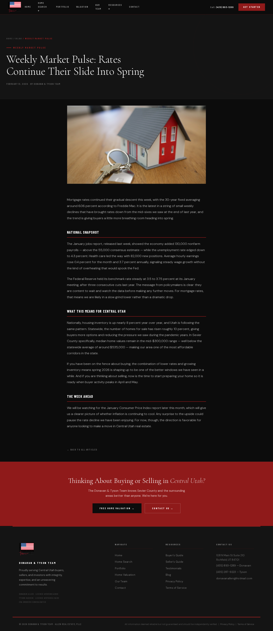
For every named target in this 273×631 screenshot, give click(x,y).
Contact (120, 588)
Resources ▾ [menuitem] (115, 7)
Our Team (121, 581)
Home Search (123, 561)
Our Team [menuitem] (98, 7)
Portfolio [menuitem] (62, 6)
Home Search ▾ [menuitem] (42, 7)
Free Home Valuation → (117, 508)
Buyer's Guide (174, 555)
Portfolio (120, 568)
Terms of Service (176, 588)
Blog (19, 38)
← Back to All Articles (82, 449)
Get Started (251, 7)
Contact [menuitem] (134, 6)
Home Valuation (125, 574)
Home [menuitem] (28, 6)
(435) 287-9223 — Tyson (231, 572)
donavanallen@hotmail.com (234, 578)
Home (9, 38)
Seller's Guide (174, 561)
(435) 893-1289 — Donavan (233, 565)
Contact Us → (162, 508)
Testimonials (174, 568)
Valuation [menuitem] (82, 6)
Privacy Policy (174, 581)
